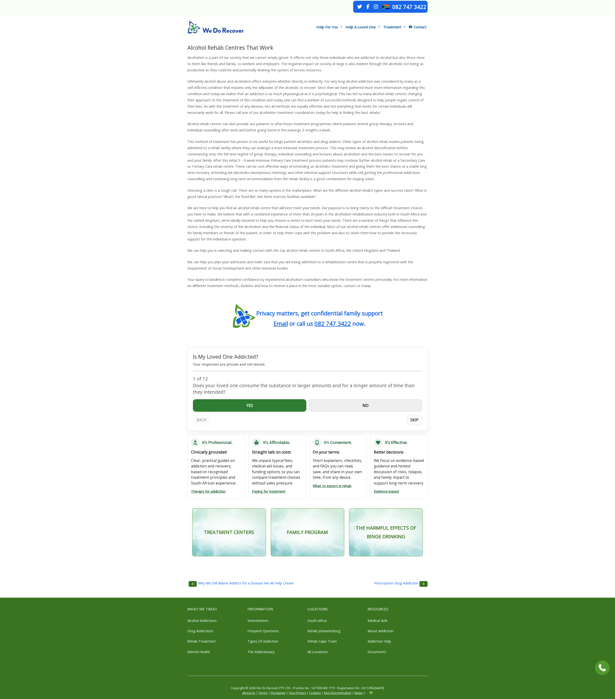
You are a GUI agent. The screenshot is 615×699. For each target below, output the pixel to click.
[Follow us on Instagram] (376, 7)
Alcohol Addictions (202, 620)
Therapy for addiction (208, 491)
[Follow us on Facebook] (368, 7)
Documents (377, 652)
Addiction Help (379, 641)
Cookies (315, 693)
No (366, 405)
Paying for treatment (268, 491)
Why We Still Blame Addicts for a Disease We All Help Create (246, 583)
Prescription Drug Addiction (396, 583)
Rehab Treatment (201, 641)
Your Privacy (297, 693)
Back (201, 420)
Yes (249, 405)
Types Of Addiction (262, 641)
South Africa (317, 620)
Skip (414, 420)
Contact (420, 27)
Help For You (327, 27)
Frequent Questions (263, 631)
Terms (263, 693)
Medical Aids (377, 620)
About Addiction (381, 631)
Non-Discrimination (337, 693)
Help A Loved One (360, 27)
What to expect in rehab (332, 486)
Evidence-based (386, 491)
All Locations (318, 652)
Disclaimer (278, 693)
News (359, 693)
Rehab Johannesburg (324, 631)
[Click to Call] (602, 668)
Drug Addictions (200, 631)
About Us (248, 693)
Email (281, 323)
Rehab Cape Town (322, 641)
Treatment (392, 27)
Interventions (257, 620)
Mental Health (198, 652)
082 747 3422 (409, 6)
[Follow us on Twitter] (360, 7)
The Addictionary (261, 652)
